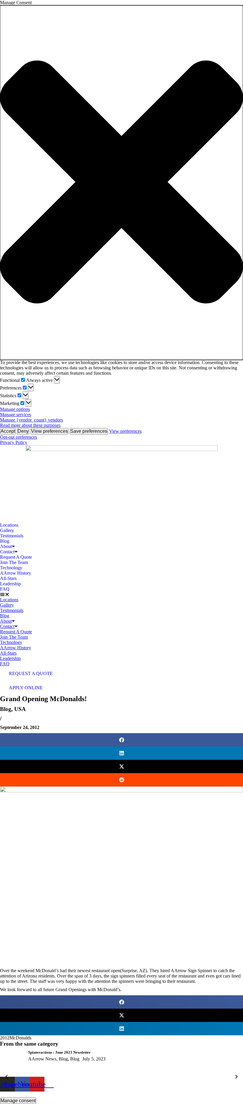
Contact (7, 551)
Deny (23, 431)
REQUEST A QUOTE (31, 673)
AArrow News (42, 1058)
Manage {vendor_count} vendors (31, 419)
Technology (11, 567)
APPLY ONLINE (26, 687)
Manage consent (18, 1100)
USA (20, 709)
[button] (121, 182)
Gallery (7, 530)
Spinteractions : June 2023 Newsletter (59, 1052)
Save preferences (88, 431)
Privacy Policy (13, 442)
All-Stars (8, 578)
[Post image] (12, 1063)
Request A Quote (16, 557)
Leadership (10, 583)
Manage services (15, 414)
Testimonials (11, 535)
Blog (4, 541)
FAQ (4, 589)
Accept (8, 431)
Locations (9, 525)
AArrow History (15, 573)
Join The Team (14, 562)
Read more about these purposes (30, 425)
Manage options (15, 409)
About (6, 546)
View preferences (49, 431)
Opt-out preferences (18, 437)
